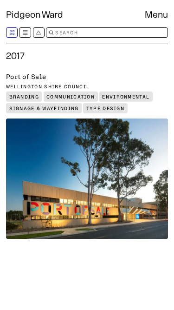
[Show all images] (12, 32)
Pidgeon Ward (34, 14)
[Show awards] (39, 32)
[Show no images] (25, 32)
